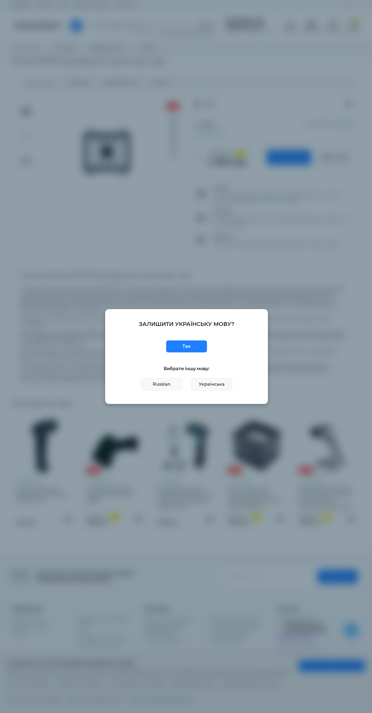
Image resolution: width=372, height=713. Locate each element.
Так (186, 346)
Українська (212, 384)
